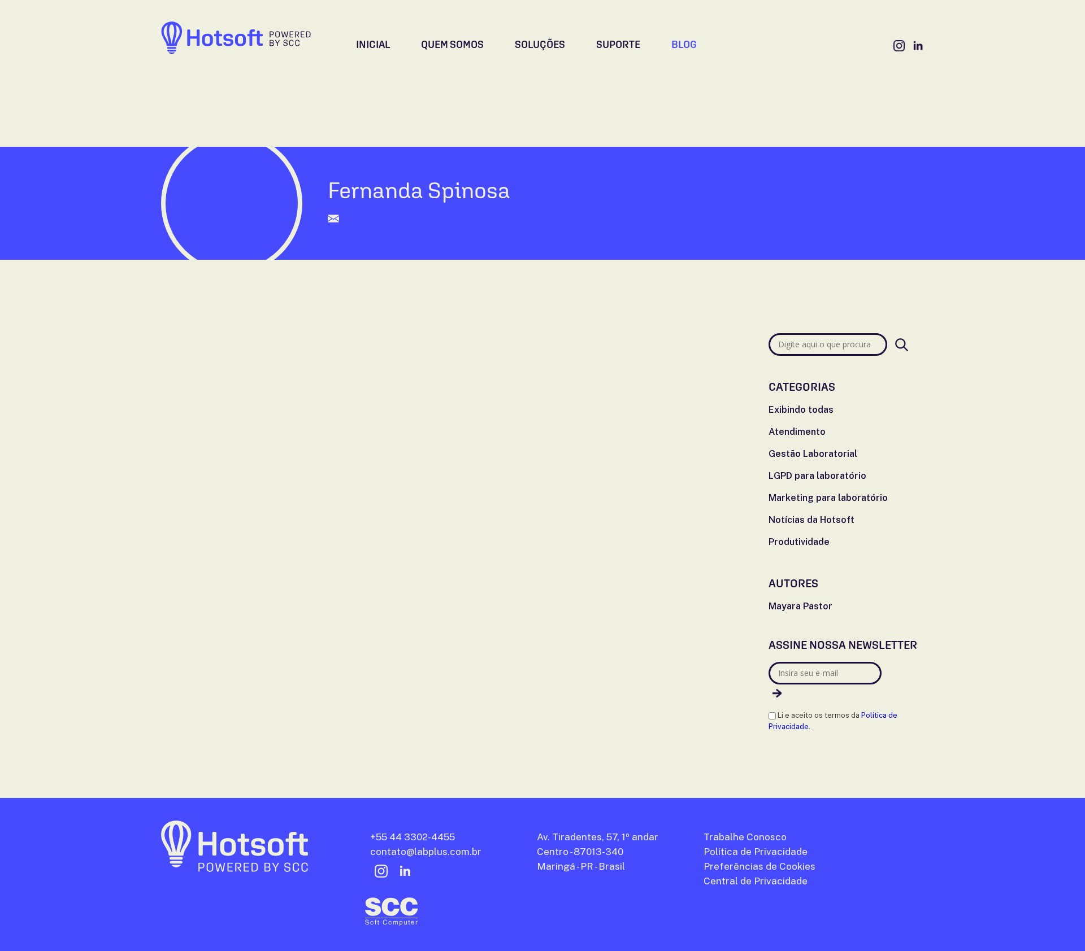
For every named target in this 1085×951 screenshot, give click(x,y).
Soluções (540, 44)
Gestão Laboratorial (813, 453)
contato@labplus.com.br (425, 851)
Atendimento (797, 431)
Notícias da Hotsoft (811, 519)
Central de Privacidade (756, 881)
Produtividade (799, 541)
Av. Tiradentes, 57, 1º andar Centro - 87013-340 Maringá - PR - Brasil (597, 851)
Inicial (373, 44)
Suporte (618, 44)
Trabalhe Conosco (837, 45)
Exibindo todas (801, 409)
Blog (684, 44)
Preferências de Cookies (759, 866)
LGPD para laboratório (817, 475)
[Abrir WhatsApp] (1057, 922)
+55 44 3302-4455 (412, 837)
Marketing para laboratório (828, 497)
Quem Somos (452, 44)
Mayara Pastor (800, 606)
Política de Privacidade (756, 851)
